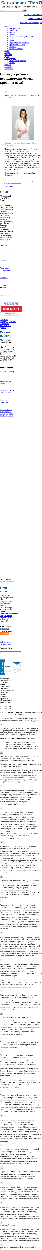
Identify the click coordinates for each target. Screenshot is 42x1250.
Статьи (11, 41)
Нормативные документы (19, 43)
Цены (6, 57)
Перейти (32, 1247)
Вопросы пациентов (4, 401)
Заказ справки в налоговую (31, 23)
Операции (8, 55)
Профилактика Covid (17, 45)
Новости (12, 33)
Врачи (6, 51)
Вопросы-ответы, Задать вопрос (21, 37)
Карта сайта (4, 295)
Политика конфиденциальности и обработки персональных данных (8, 324)
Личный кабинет (35, 19)
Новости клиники (7, 253)
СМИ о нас (13, 31)
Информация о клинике (18, 29)
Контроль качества (16, 49)
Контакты (8, 67)
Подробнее (4, 245)
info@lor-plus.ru (6, 616)
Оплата (12, 63)
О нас (6, 26)
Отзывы (12, 39)
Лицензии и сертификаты (5, 269)
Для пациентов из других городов (7, 391)
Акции (11, 35)
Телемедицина (10, 59)
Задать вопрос (9, 187)
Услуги (7, 53)
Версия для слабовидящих (5, 643)
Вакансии (12, 47)
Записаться (8, 69)
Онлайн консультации (17, 61)
